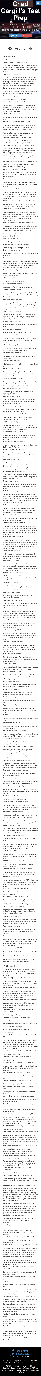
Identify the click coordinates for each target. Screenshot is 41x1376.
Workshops (15, 36)
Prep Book (27, 36)
